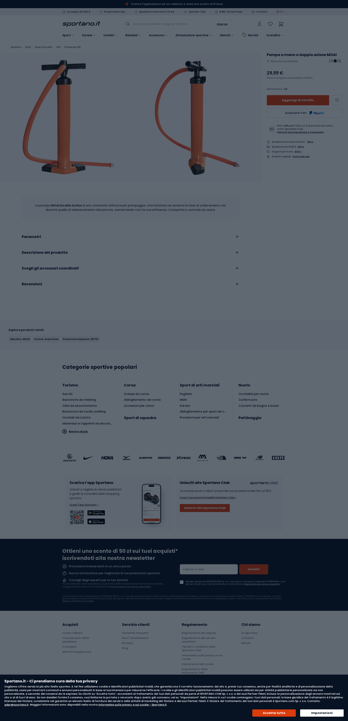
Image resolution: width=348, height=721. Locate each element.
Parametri (31, 237)
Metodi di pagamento (77, 652)
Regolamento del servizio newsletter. (262, 584)
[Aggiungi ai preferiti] (337, 100)
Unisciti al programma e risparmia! (300, 132)
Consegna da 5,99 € (78, 11)
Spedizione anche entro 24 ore (157, 11)
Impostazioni (322, 713)
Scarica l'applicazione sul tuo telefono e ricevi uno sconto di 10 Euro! (177, 4)
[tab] (130, 236)
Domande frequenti (135, 633)
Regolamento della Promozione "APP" (195, 671)
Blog (125, 648)
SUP (58, 47)
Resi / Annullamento (135, 638)
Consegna (69, 647)
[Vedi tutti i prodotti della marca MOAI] (335, 61)
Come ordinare (72, 633)
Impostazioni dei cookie (198, 664)
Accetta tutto (274, 713)
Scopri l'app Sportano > (84, 505)
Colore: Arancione (46, 339)
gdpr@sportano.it (16, 705)
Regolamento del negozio (199, 633)
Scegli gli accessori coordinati (50, 268)
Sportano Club (197, 11)
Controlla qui (301, 156)
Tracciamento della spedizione (75, 639)
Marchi (225, 35)
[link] (259, 24)
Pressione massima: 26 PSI (80, 339)
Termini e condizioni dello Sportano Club (199, 648)
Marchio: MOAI (20, 339)
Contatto (262, 11)
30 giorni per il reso (114, 11)
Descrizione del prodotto (45, 252)
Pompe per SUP (72, 47)
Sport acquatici (44, 47)
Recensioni (32, 284)
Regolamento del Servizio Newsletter (131, 586)
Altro (310, 141)
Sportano (16, 47)
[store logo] (81, 24)
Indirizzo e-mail (193, 569)
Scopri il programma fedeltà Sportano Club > (208, 497)
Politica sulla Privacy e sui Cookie (78, 601)
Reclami (127, 643)
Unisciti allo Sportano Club (204, 508)
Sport (28, 47)
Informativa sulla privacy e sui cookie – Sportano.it (132, 705)
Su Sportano (249, 633)
